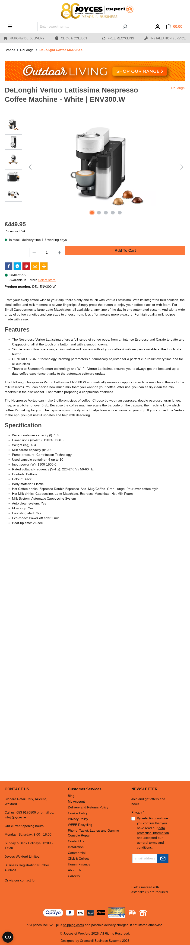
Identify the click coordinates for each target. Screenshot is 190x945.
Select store (47, 280)
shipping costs (73, 925)
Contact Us (76, 841)
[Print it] (44, 266)
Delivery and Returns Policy (88, 807)
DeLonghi (178, 88)
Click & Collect (78, 858)
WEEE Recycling (80, 825)
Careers (74, 876)
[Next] (181, 167)
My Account (76, 801)
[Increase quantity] (59, 252)
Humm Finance (79, 864)
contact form (29, 880)
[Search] (124, 26)
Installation (76, 847)
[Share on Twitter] (17, 266)
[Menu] (10, 26)
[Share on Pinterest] (26, 266)
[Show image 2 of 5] (99, 212)
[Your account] (157, 26)
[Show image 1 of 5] (92, 212)
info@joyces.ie (15, 817)
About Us (74, 870)
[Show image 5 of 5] (120, 212)
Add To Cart (125, 250)
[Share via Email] (35, 266)
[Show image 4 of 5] (113, 212)
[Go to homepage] (95, 11)
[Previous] (30, 167)
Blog (71, 796)
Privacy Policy (78, 819)
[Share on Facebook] (8, 266)
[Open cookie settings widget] (7, 937)
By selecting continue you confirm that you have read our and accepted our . (153, 832)
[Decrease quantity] (34, 252)
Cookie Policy (78, 813)
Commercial (77, 853)
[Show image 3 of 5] (106, 212)
